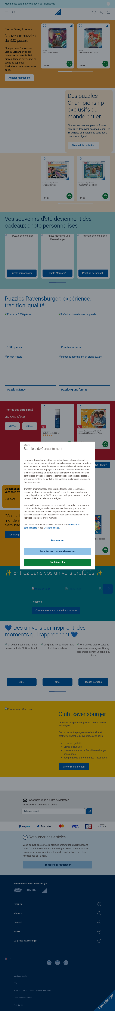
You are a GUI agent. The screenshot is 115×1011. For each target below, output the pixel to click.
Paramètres (57, 540)
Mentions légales (51, 528)
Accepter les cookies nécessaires (57, 551)
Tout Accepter (57, 562)
